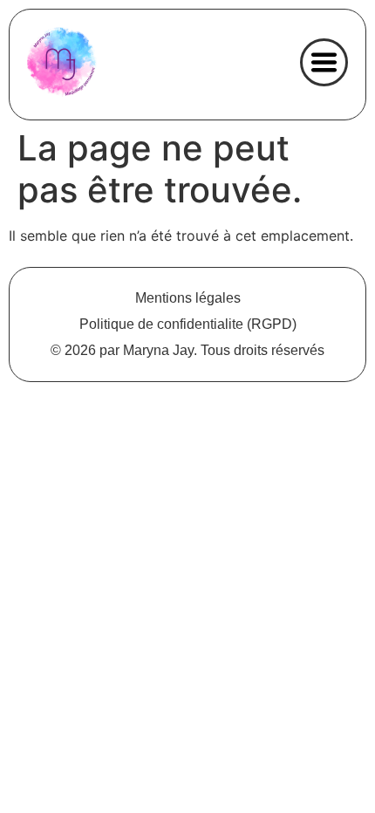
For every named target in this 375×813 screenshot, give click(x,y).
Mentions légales (188, 297)
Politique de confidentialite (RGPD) (188, 324)
